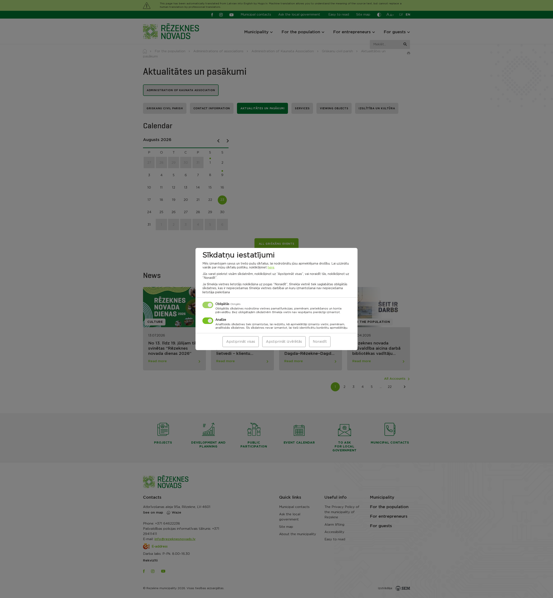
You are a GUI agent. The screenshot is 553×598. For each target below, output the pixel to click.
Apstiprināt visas (240, 341)
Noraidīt (320, 341)
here (271, 267)
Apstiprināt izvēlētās (284, 341)
